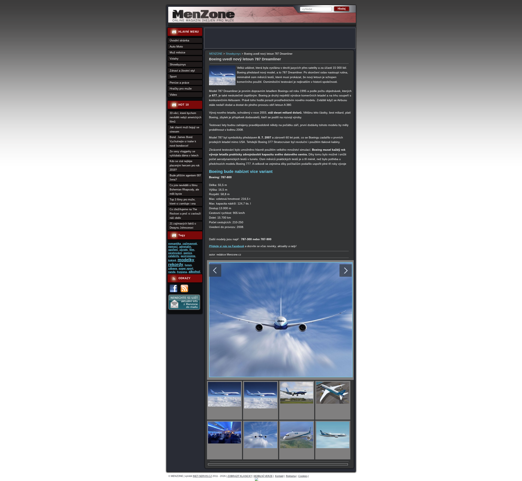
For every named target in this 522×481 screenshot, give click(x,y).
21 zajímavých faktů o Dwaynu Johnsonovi (183, 225)
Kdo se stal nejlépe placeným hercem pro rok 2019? (185, 165)
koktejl (172, 260)
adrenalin (185, 246)
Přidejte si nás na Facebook (226, 246)
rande (171, 271)
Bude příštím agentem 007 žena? (185, 177)
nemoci (173, 246)
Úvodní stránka (179, 40)
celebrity (173, 256)
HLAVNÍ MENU (188, 31)
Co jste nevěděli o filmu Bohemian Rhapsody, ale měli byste (184, 189)
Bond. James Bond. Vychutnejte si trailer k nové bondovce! (183, 141)
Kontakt (279, 476)
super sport (186, 268)
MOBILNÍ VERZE (263, 476)
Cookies (302, 476)
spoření (173, 249)
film (191, 249)
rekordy (175, 264)
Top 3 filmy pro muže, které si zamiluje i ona (183, 201)
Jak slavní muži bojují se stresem (184, 129)
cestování (175, 252)
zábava (172, 268)
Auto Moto (176, 46)
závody (183, 249)
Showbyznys (233, 53)
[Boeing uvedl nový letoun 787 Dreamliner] (222, 84)
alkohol (194, 271)
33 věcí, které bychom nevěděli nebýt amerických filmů (185, 117)
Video (173, 94)
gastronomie (188, 256)
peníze (188, 252)
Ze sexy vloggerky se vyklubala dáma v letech (184, 153)
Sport (173, 76)
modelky (186, 260)
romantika (174, 243)
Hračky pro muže (181, 88)
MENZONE (215, 53)
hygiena (182, 271)
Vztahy (174, 58)
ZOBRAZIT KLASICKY (240, 476)
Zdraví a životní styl (182, 70)
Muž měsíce (177, 52)
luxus (188, 264)
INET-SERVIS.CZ (202, 476)
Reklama (291, 476)
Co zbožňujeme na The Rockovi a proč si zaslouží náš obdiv (185, 213)
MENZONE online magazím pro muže (202, 21)
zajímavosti (189, 243)
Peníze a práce (179, 82)
